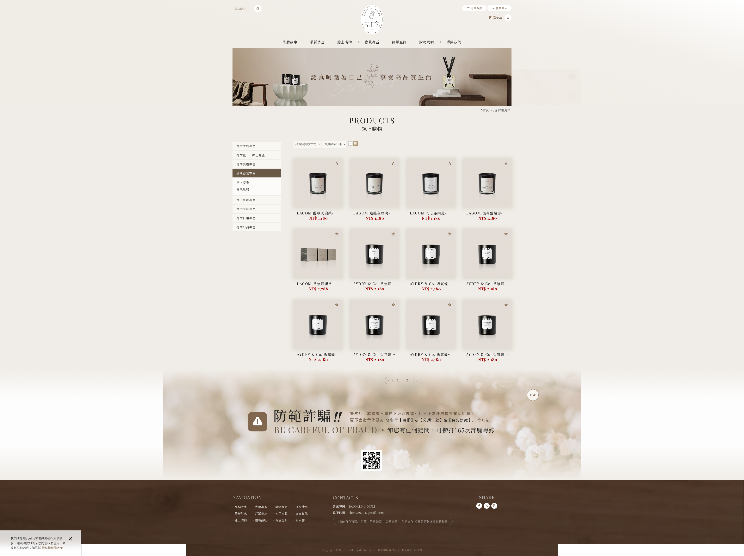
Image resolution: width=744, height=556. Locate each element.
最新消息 (317, 41)
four (355, 143)
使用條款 (281, 513)
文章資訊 (301, 513)
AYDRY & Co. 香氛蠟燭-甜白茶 (374, 286)
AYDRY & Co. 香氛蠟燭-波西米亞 (487, 357)
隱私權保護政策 (52, 547)
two (350, 143)
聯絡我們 (454, 41)
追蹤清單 (301, 507)
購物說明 (426, 41)
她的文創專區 (246, 209)
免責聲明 (281, 520)
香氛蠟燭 (242, 189)
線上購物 (344, 41)
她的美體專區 (246, 164)
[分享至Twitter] (487, 506)
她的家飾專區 (246, 200)
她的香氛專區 (246, 173)
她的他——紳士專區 (250, 155)
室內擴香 (242, 182)
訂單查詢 (476, 8)
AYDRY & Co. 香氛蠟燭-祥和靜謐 (318, 357)
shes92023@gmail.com (366, 512)
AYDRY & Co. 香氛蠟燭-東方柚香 (374, 357)
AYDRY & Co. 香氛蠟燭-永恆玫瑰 (487, 286)
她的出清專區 (246, 227)
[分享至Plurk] (494, 506)
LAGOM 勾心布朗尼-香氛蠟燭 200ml (430, 216)
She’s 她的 (372, 19)
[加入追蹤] (336, 164)
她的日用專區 (246, 218)
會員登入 (501, 8)
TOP (533, 395)
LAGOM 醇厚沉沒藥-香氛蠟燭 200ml (318, 216)
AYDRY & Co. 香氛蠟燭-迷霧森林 (430, 286)
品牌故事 (290, 41)
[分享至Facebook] (479, 506)
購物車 (501, 17)
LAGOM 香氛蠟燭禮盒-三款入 (318, 286)
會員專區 (372, 41)
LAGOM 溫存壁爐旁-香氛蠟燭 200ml (487, 216)
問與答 (300, 520)
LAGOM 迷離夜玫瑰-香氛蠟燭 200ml (374, 216)
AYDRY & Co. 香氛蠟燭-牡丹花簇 (430, 357)
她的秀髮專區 (246, 146)
